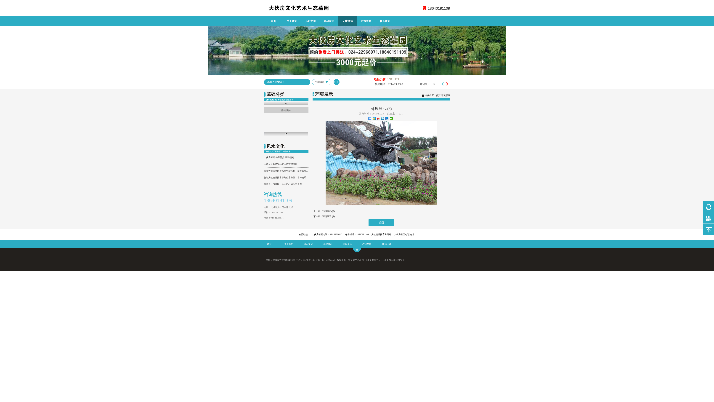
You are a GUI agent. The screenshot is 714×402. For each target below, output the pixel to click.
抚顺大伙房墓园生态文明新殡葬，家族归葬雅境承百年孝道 (286, 171)
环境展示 (347, 21)
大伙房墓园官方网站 (381, 234)
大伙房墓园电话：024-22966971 (327, 234)
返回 (381, 222)
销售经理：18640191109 (357, 234)
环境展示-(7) (328, 211)
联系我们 (385, 21)
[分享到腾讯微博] (382, 118)
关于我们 (292, 21)
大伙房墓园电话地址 (404, 234)
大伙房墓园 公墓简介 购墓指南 (279, 157)
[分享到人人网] (387, 118)
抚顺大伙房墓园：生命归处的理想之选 (283, 184)
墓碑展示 (329, 21)
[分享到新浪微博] (378, 118)
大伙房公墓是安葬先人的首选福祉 (280, 164)
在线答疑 (366, 21)
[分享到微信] (391, 118)
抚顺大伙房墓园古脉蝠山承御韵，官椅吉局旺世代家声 (286, 177)
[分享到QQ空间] (374, 118)
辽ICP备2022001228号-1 (392, 260)
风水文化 (310, 21)
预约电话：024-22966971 (380, 84)
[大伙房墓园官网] (306, 9)
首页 (273, 21)
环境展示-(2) (328, 216)
